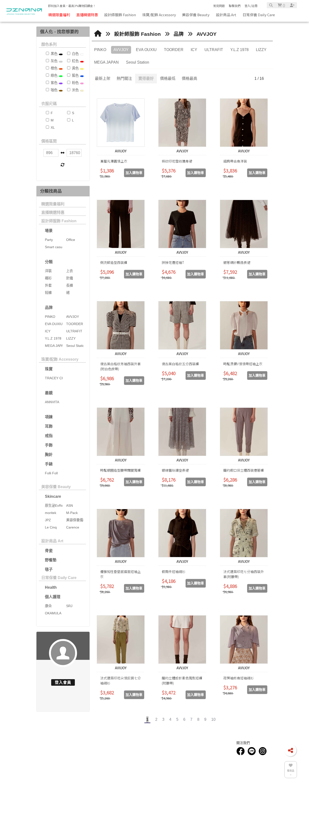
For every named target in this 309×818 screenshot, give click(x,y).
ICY (194, 50)
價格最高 (189, 78)
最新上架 (102, 78)
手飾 (49, 445)
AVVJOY (207, 34)
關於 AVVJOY (89, 758)
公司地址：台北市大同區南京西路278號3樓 (158, 767)
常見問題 (219, 6)
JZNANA (138, 788)
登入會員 (63, 682)
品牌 (49, 307)
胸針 (49, 455)
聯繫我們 (234, 6)
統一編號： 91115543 (146, 782)
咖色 (53, 90)
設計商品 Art (52, 541)
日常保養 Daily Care (59, 578)
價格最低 (168, 78)
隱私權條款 (205, 767)
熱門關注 (124, 78)
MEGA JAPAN (106, 62)
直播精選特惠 (52, 212)
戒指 (49, 436)
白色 (75, 54)
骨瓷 (49, 551)
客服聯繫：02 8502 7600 (148, 756)
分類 (49, 262)
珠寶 (49, 369)
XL (52, 127)
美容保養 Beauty (56, 487)
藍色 (75, 75)
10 (213, 719)
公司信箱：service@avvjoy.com (152, 761)
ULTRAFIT (213, 50)
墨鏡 (49, 393)
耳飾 (49, 426)
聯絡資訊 (140, 749)
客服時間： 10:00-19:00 (147, 772)
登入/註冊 (251, 6)
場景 (49, 231)
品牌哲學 (49, 763)
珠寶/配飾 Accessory (59, 359)
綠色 (53, 75)
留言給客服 (205, 772)
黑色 (53, 54)
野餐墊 (50, 560)
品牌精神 (49, 768)
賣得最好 (146, 78)
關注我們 (243, 749)
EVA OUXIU (146, 50)
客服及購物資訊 (210, 749)
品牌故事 (49, 758)
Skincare (53, 496)
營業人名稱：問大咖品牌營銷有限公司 (156, 777)
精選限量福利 (52, 204)
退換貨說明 (205, 761)
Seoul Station (137, 62)
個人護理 (52, 597)
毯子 (49, 569)
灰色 (53, 61)
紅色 (75, 61)
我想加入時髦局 (208, 756)
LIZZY (261, 50)
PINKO (100, 50)
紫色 (53, 83)
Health (51, 587)
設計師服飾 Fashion (59, 221)
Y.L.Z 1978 (239, 50)
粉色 (75, 83)
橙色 (53, 68)
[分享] (290, 750)
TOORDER (173, 50)
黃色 (75, 68)
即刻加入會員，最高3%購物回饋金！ (72, 6)
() (283, 5)
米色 (75, 90)
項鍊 (49, 417)
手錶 (49, 464)
